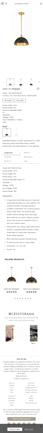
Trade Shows (12, 398)
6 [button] (25, 298)
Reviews (7, 161)
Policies (31, 400)
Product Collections (31, 392)
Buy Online (20, 100)
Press (11, 387)
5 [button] (22, 298)
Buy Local (31, 383)
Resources (28, 157)
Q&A (25, 161)
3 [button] (17, 298)
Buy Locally (8, 100)
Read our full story (21, 376)
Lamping (7, 157)
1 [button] (12, 298)
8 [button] (30, 298)
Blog (11, 405)
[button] (21, 333)
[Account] (41, 3)
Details (27, 153)
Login (31, 396)
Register (31, 398)
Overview (8, 153)
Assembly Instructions (31, 390)
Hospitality (12, 400)
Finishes (11, 403)
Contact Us (11, 396)
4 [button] (20, 298)
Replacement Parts (31, 387)
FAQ (11, 392)
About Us (12, 383)
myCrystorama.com (31, 403)
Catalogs (11, 385)
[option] (11, 82)
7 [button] (27, 298)
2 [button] (15, 298)
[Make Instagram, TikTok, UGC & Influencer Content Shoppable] (33, 343)
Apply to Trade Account (21, 419)
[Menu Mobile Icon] (2, 3)
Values (12, 390)
